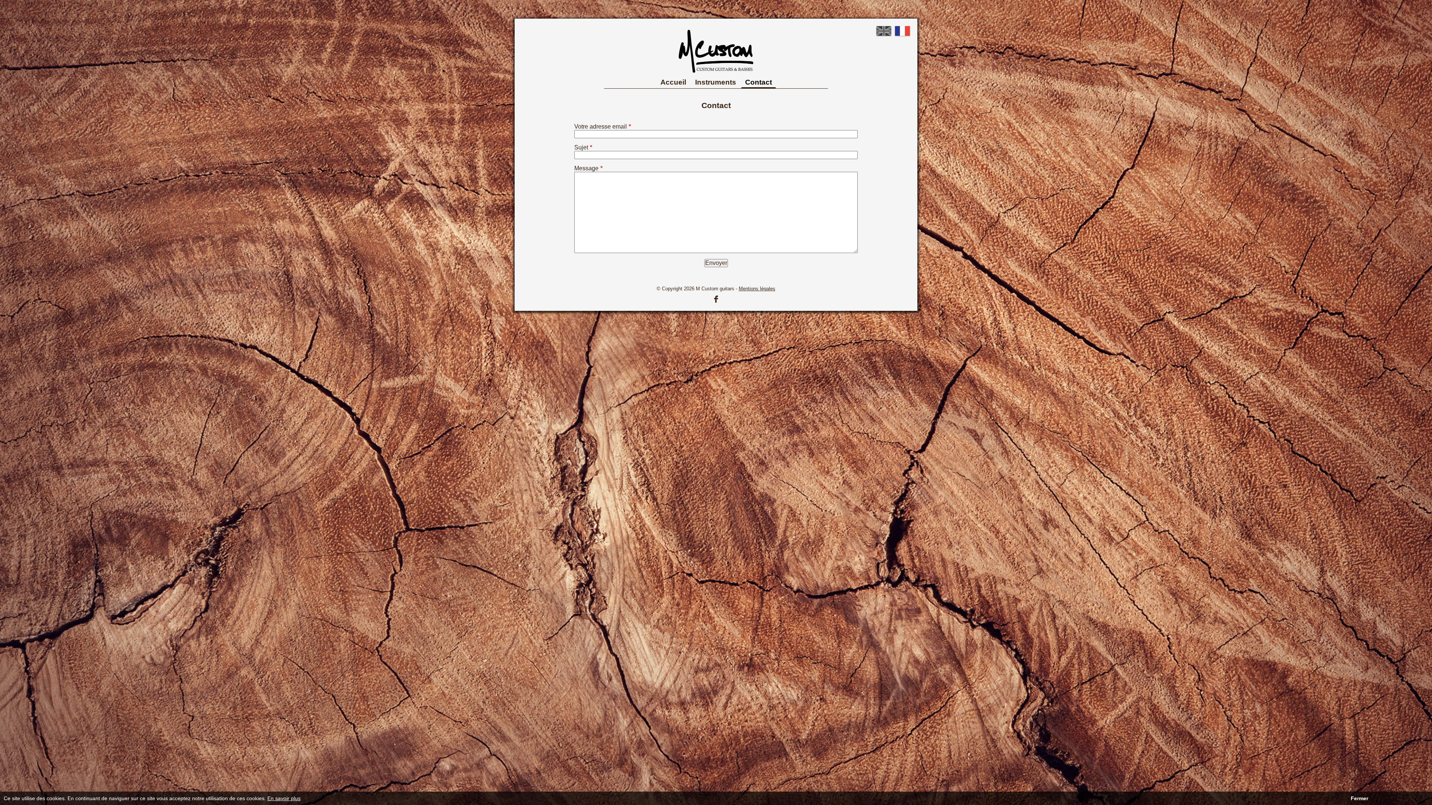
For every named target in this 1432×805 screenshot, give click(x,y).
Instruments (715, 82)
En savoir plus (284, 798)
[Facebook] (716, 299)
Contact (758, 82)
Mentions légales (757, 288)
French (902, 31)
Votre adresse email (600, 126)
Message (586, 168)
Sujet (581, 147)
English (883, 31)
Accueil (673, 82)
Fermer (1359, 798)
